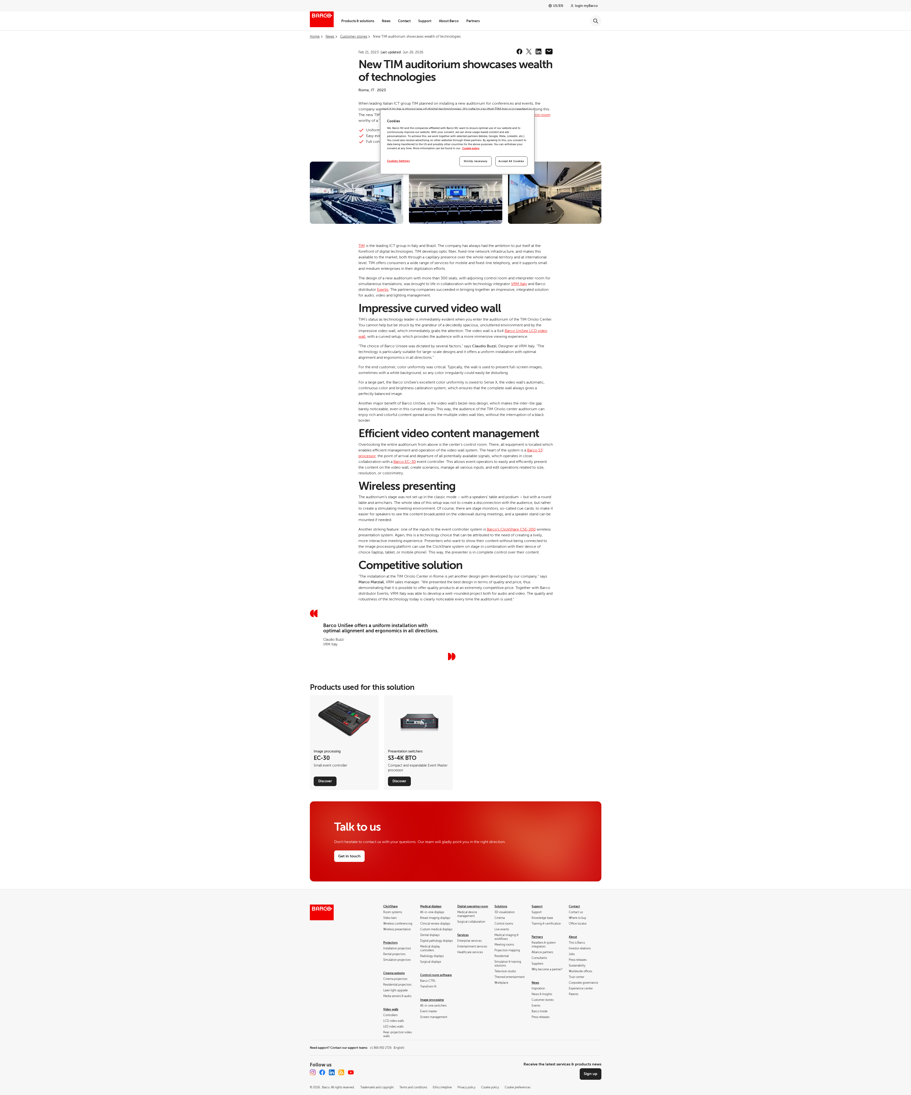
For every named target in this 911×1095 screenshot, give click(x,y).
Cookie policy (470, 148)
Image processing (432, 1000)
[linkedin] (538, 51)
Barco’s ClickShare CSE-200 (511, 529)
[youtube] (351, 1072)
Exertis (382, 289)
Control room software (436, 975)
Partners (473, 21)
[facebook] (519, 51)
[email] (549, 51)
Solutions (500, 906)
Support (424, 21)
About (573, 937)
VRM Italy (519, 284)
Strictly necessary (476, 161)
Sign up (590, 1074)
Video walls (390, 1009)
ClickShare (390, 906)
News (386, 21)
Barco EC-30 (404, 462)
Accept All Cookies (511, 161)
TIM (361, 246)
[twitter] (529, 51)
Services (462, 935)
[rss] (341, 1072)
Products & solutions (357, 21)
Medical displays (430, 906)
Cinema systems (394, 973)
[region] (457, 141)
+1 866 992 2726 (387, 1047)
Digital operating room (472, 906)
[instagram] (313, 1072)
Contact (404, 21)
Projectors (390, 942)
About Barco (449, 21)
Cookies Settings (398, 161)
